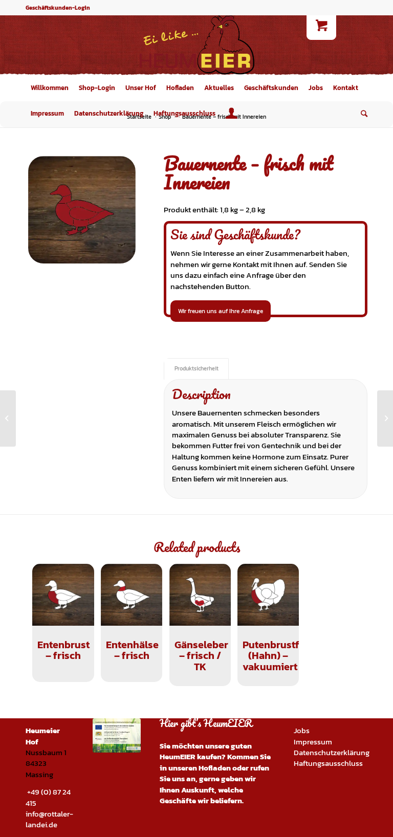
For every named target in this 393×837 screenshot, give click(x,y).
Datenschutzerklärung (331, 752)
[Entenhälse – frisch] (8, 418)
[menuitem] (50, 88)
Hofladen (215, 768)
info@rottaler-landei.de (49, 819)
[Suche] (361, 113)
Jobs (302, 730)
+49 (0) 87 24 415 (48, 797)
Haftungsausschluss (328, 763)
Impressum (313, 741)
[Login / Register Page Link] (232, 113)
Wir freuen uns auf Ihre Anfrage (220, 311)
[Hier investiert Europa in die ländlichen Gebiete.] (117, 735)
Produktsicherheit (196, 368)
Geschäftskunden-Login (58, 8)
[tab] (196, 368)
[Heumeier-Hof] (196, 45)
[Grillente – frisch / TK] (385, 418)
